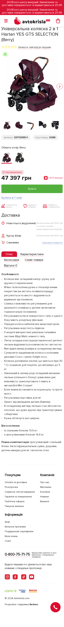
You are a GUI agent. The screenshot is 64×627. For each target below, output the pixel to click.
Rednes (34, 604)
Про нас (44, 482)
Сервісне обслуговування (20, 491)
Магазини (45, 487)
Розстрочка (11, 487)
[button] (60, 86)
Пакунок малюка (14, 506)
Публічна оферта (14, 501)
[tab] (9, 254)
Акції (7, 521)
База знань (11, 536)
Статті (8, 540)
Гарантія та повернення (18, 496)
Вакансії (44, 501)
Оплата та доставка (16, 482)
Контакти (45, 491)
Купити (32, 189)
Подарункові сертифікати (19, 531)
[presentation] (9, 254)
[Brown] (19, 158)
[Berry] (6, 158)
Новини (44, 496)
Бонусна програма (15, 526)
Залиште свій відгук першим (34, 47)
